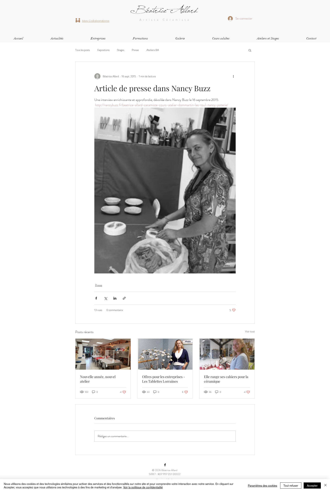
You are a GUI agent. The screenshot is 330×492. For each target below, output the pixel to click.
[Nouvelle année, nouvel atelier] (103, 354)
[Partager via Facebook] (96, 298)
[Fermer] (325, 485)
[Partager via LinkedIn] (115, 298)
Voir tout (250, 331)
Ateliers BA (152, 50)
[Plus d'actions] (233, 76)
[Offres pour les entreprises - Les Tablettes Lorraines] (165, 354)
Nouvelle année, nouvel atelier (98, 379)
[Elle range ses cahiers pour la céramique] (227, 354)
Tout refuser (290, 485)
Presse (135, 50)
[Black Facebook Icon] (165, 465)
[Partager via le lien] (124, 298)
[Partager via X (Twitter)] (105, 298)
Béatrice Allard (165, 10)
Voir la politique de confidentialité (143, 487)
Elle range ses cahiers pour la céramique (226, 379)
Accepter (312, 485)
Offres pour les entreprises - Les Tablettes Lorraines (163, 379)
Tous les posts (82, 50)
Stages (120, 50)
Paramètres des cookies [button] (262, 485)
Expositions (103, 50)
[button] (220, 38)
